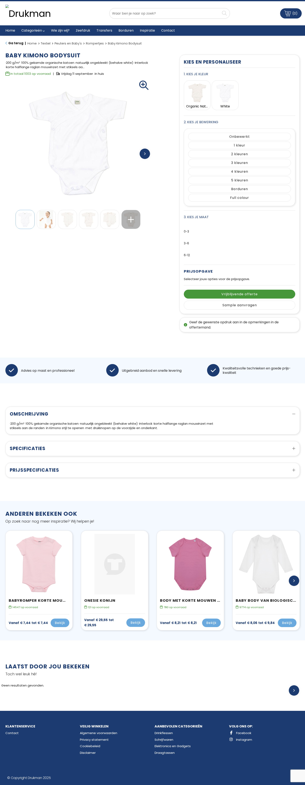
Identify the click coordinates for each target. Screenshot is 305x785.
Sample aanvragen (239, 305)
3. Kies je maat (196, 217)
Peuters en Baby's (68, 43)
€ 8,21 (178, 623)
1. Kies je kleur (196, 74)
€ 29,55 (99, 622)
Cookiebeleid (90, 746)
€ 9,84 (255, 623)
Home (32, 43)
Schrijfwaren (164, 739)
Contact (12, 733)
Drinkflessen (164, 733)
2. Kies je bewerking (201, 122)
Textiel (45, 43)
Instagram (243, 739)
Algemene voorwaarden (98, 733)
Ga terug (15, 43)
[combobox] (165, 13)
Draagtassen (165, 753)
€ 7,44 (28, 623)
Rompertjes (95, 43)
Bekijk (60, 622)
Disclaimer (88, 753)
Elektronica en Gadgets (173, 746)
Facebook (243, 733)
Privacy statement (94, 739)
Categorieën (31, 30)
